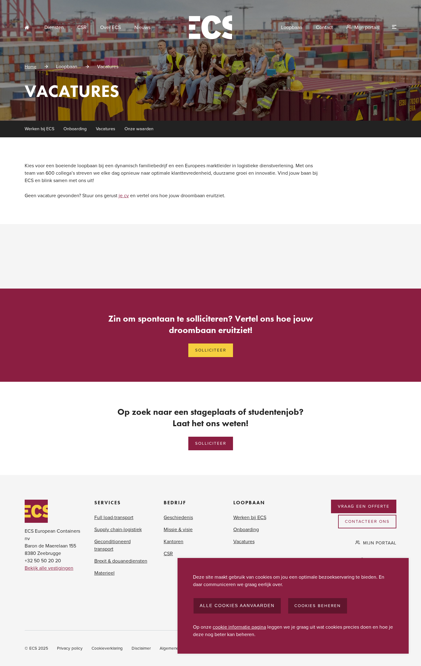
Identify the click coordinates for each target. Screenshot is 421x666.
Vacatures (105, 128)
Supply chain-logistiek (118, 530)
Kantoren (173, 542)
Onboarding (75, 128)
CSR (82, 27)
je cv (124, 196)
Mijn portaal (367, 27)
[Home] (210, 27)
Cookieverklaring (107, 648)
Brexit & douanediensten (120, 561)
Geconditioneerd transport (112, 545)
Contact (324, 27)
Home (28, 27)
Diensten (54, 27)
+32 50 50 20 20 (43, 561)
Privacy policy (70, 648)
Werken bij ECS (39, 128)
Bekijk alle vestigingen (49, 568)
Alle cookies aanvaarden (237, 605)
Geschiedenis (178, 517)
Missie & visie (178, 530)
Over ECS (110, 27)
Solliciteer (210, 350)
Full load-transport (113, 517)
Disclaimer (141, 648)
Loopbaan (291, 27)
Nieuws (142, 27)
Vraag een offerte (364, 506)
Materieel (104, 573)
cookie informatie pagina (239, 627)
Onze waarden (139, 128)
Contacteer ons (367, 521)
